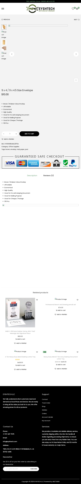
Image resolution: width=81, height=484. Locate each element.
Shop (43, 406)
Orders (44, 414)
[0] (73, 8)
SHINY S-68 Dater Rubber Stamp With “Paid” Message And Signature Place (20, 332)
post (26, 149)
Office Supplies (14, 147)
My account (46, 421)
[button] (7, 139)
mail (18, 149)
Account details (47, 417)
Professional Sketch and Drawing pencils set (61, 305)
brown (8, 149)
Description (32, 175)
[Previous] (11, 54)
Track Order (46, 403)
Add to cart (29, 134)
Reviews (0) (48, 175)
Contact (45, 399)
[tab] (32, 175)
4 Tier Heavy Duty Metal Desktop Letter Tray (20, 357)
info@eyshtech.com (10, 442)
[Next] (76, 54)
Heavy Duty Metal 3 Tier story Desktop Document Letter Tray (61, 358)
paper (22, 149)
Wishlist (44, 410)
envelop (13, 149)
